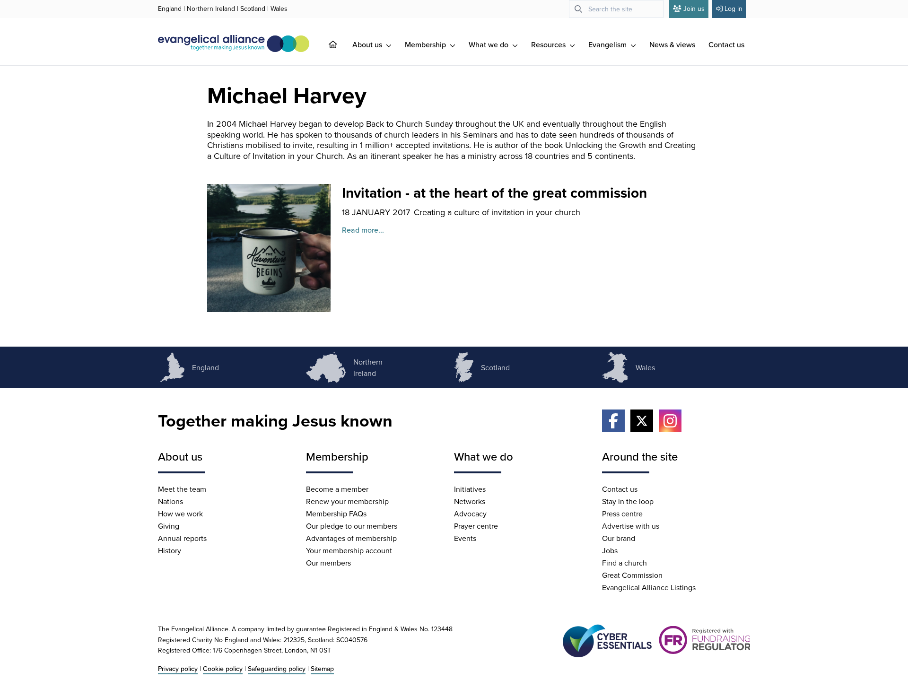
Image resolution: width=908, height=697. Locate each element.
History (169, 550)
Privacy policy (178, 668)
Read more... (363, 230)
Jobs (610, 550)
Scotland (252, 8)
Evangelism (608, 44)
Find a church (624, 563)
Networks (469, 501)
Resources (549, 44)
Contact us (726, 44)
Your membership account (349, 550)
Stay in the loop (628, 501)
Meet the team (182, 489)
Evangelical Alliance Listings (649, 587)
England (170, 8)
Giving (168, 526)
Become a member (337, 489)
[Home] (340, 44)
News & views (672, 44)
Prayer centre (476, 526)
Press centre (622, 513)
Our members (328, 563)
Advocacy (470, 513)
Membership (426, 44)
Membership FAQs (336, 513)
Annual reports (182, 538)
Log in (733, 8)
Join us (694, 8)
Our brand (618, 538)
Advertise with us (630, 526)
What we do (489, 44)
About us (368, 44)
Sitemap (322, 668)
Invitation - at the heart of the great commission (494, 193)
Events (465, 538)
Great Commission (632, 575)
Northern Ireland (211, 8)
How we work (180, 513)
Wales (279, 8)
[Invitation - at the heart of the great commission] (269, 248)
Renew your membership (347, 501)
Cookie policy (223, 668)
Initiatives (470, 489)
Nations (170, 501)
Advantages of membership (351, 538)
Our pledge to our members (351, 526)
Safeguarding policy (277, 668)
